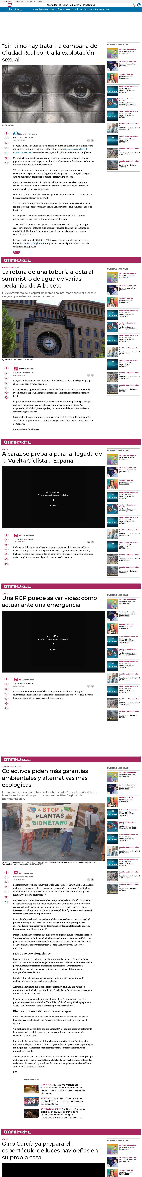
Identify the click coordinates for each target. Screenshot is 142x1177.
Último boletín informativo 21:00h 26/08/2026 (126, 140)
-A (92, 140)
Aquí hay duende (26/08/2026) (126, 77)
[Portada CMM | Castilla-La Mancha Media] (10, 5)
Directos (64, 5)
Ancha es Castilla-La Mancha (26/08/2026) (127, 104)
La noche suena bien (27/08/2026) (127, 65)
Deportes (88, 9)
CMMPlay (52, 5)
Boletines (76, 9)
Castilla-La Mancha (43, 9)
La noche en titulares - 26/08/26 (128, 166)
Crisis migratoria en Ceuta (33, 1)
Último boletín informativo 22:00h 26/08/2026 (126, 115)
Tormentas (19, 1)
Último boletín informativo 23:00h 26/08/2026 (126, 90)
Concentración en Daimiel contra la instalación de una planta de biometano (62, 1101)
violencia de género (33, 243)
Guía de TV (76, 5)
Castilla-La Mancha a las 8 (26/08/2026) (129, 129)
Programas (89, 5)
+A (88, 140)
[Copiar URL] (53, 500)
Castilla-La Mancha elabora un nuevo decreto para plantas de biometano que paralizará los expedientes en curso (63, 1113)
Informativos (63, 9)
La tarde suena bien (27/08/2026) (127, 52)
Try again (53, 505)
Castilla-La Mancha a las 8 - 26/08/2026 (129, 153)
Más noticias (102, 9)
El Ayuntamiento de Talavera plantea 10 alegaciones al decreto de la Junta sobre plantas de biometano (63, 1089)
